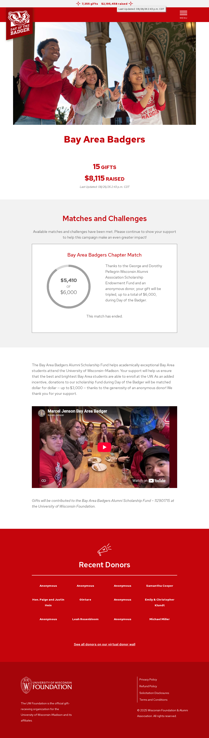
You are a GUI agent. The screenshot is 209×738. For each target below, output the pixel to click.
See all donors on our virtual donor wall (104, 644)
